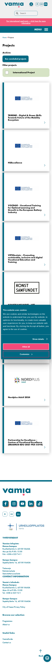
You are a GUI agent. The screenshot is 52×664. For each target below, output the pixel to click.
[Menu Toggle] (31, 4)
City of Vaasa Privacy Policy (14, 607)
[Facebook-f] (5, 504)
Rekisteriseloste (9, 571)
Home (5, 37)
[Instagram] (14, 504)
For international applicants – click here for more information (26, 22)
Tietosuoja (7, 568)
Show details (38, 339)
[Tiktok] (39, 504)
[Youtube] (22, 504)
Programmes (7, 621)
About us (6, 624)
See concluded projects (15, 58)
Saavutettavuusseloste (11, 573)
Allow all (26, 347)
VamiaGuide (8, 639)
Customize (24, 354)
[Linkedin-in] (31, 504)
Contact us (7, 642)
